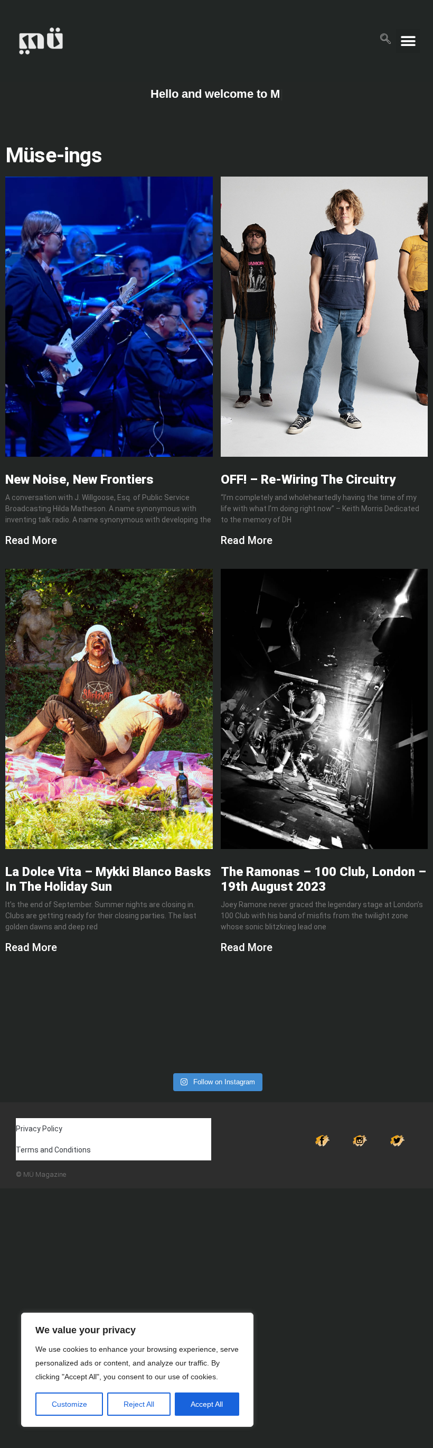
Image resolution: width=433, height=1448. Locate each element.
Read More (31, 540)
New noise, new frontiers (79, 479)
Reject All (139, 1404)
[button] (385, 37)
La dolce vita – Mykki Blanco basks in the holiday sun (108, 879)
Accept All (207, 1404)
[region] (137, 1370)
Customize (69, 1404)
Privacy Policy (39, 1128)
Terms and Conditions (53, 1150)
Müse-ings (53, 155)
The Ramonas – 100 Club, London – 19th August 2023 (323, 879)
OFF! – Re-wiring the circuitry (308, 479)
